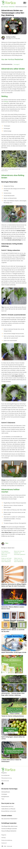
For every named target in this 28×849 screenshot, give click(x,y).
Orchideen (4, 794)
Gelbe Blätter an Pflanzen (8, 808)
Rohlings (6, 101)
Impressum (4, 843)
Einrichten (12, 6)
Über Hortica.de (5, 780)
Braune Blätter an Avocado (8, 811)
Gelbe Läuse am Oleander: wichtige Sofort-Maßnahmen (18, 560)
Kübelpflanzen (5, 796)
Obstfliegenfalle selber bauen (9, 826)
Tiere (2, 799)
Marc (6, 543)
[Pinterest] (2, 783)
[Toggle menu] (24, 3)
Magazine (3, 834)
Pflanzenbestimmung (6, 778)
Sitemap (3, 837)
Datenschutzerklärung (6, 840)
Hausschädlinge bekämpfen (8, 831)
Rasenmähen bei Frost (7, 806)
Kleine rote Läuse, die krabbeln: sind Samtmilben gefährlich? (19, 553)
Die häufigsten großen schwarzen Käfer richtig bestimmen (5, 554)
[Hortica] (9, 2)
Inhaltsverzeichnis (10, 64)
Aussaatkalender (5, 775)
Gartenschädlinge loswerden (9, 828)
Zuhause (6, 6)
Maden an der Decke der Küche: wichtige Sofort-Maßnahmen (6, 560)
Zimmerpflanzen (5, 792)
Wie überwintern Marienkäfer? (9, 818)
